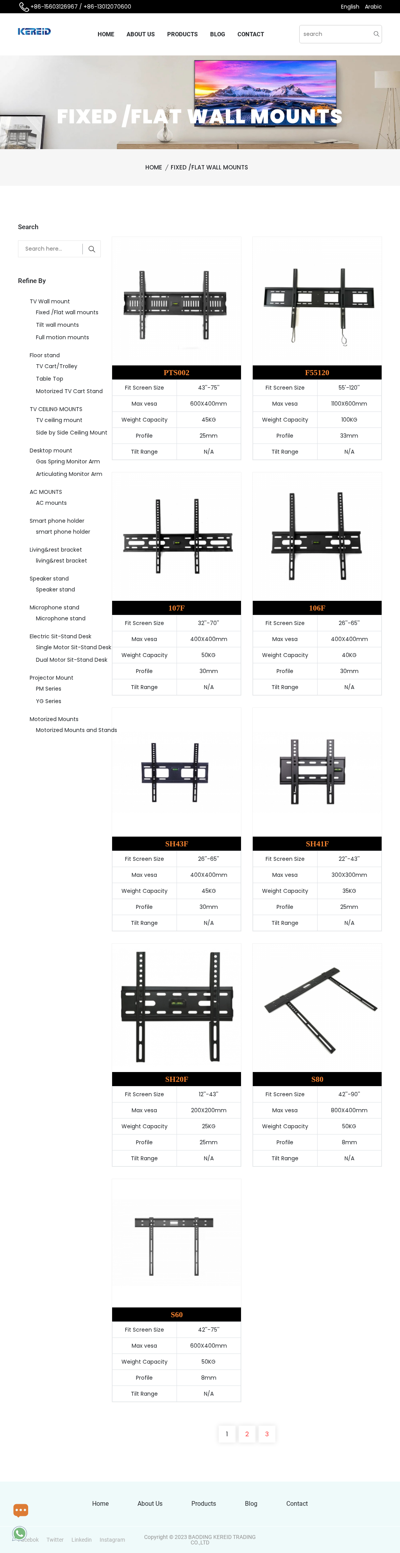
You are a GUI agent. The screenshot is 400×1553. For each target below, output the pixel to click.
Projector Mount (51, 678)
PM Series (48, 689)
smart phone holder (63, 532)
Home (106, 34)
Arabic (373, 7)
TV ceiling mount (59, 420)
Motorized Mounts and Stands (74, 730)
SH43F (176, 843)
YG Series (48, 701)
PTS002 (176, 372)
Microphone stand (54, 607)
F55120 (317, 372)
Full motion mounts (62, 337)
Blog (217, 34)
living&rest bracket (61, 561)
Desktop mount (51, 450)
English (351, 7)
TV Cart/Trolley (56, 366)
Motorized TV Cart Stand (69, 391)
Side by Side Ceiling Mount (71, 432)
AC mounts (51, 503)
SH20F (176, 1079)
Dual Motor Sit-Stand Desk (71, 660)
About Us (141, 34)
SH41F (317, 843)
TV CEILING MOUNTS (56, 409)
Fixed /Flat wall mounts (209, 167)
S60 (177, 1314)
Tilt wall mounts (57, 325)
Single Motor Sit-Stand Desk (73, 647)
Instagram (112, 1540)
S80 (317, 1079)
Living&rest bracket (56, 550)
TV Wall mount (50, 301)
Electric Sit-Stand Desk (60, 636)
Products (182, 34)
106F (317, 608)
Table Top (49, 379)
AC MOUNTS (46, 492)
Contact (251, 34)
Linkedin (81, 1540)
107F (176, 608)
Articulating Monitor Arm (69, 474)
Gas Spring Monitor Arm (68, 461)
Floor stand (45, 355)
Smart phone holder (57, 521)
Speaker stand (49, 578)
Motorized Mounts (54, 719)
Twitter (55, 1540)
